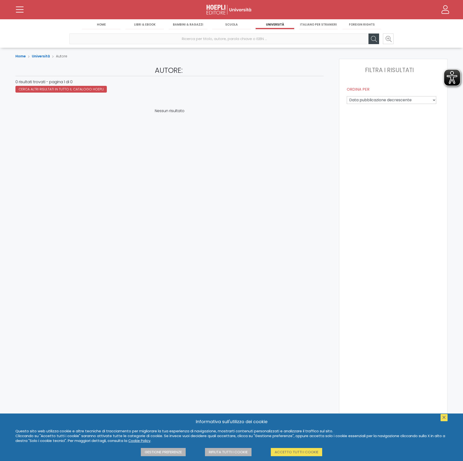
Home (101, 24)
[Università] (231, 9)
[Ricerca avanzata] (388, 39)
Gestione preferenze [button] (163, 451)
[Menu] (19, 9)
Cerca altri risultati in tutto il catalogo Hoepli (61, 89)
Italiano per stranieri (318, 24)
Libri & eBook (145, 24)
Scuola (231, 24)
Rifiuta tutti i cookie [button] (228, 451)
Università (275, 24)
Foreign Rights (362, 24)
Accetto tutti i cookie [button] (296, 451)
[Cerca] (373, 39)
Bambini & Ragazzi (188, 24)
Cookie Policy (139, 440)
